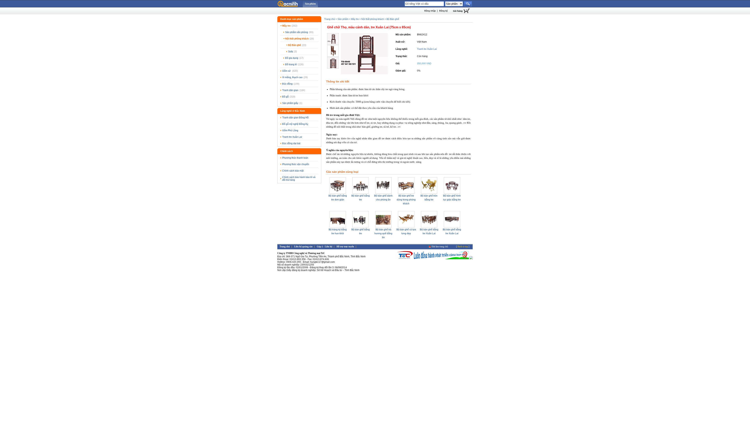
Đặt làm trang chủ (440, 246)
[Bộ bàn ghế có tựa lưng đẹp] (406, 226)
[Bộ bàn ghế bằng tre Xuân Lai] (429, 226)
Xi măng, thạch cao (295, 77)
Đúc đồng (290, 83)
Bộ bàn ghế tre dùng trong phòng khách (406, 199)
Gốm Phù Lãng (290, 130)
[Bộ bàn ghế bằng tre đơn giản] (337, 193)
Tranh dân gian (293, 90)
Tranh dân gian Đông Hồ (295, 117)
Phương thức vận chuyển (295, 164)
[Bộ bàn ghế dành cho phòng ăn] (383, 193)
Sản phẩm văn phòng (299, 32)
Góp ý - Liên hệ (324, 246)
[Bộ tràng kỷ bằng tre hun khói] (337, 226)
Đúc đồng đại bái (291, 143)
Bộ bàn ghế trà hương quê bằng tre (383, 233)
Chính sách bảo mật (293, 170)
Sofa (292, 51)
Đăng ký (443, 11)
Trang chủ (329, 19)
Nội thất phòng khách (299, 38)
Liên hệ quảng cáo (303, 246)
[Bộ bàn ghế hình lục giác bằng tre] (452, 193)
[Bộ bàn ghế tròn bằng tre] (429, 193)
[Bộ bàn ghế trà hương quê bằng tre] (383, 226)
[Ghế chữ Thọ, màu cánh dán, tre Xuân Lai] (364, 73)
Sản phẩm (310, 3)
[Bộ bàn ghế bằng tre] (360, 193)
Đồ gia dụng (294, 58)
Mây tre (289, 25)
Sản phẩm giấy (292, 103)
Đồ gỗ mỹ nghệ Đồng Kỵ (295, 124)
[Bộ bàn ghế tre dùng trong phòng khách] (406, 193)
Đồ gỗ (288, 96)
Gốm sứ (290, 71)
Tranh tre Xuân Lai (292, 137)
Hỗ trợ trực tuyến (345, 246)
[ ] (462, 246)
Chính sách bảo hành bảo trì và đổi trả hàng (298, 178)
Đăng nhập (430, 11)
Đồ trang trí (294, 64)
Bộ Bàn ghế (297, 45)
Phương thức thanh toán (295, 157)
